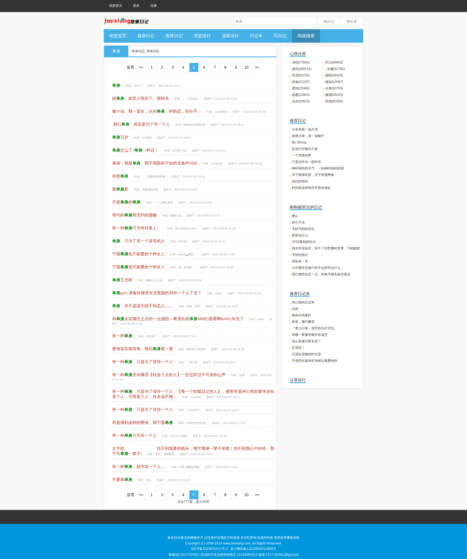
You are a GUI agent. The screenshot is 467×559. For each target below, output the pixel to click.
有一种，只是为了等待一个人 (142, 362)
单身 (116, 51)
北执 (295, 309)
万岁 (120, 137)
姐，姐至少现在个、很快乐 (140, 98)
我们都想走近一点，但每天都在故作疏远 (321, 274)
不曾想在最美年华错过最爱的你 (314, 361)
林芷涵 (182, 241)
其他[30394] (334, 101)
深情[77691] (300, 62)
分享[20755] (334, 88)
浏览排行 (202, 36)
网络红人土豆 (154, 280)
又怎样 (122, 280)
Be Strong (299, 142)
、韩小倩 (191, 362)
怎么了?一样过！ (135, 150)
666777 (138, 85)
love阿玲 (147, 137)
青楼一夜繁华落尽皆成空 (310, 335)
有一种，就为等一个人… (139, 466)
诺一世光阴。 (186, 267)
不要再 (122, 479)
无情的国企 (300, 255)
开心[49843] (334, 62)
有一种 (122, 336)
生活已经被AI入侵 (305, 149)
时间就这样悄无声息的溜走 (311, 188)
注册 (153, 6)
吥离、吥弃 (193, 306)
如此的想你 (300, 181)
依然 (120, 176)
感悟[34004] (334, 75)
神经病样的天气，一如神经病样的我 (318, 168)
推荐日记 (174, 36)
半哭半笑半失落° (196, 422)
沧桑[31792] (336, 69)
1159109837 (193, 410)
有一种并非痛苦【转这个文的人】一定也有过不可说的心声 (169, 375)
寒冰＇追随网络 (164, 454)
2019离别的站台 (304, 242)
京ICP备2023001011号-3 (209, 549)
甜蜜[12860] (300, 95)
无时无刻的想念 (303, 229)
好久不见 (298, 222)
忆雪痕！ (298, 348)
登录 (136, 6)
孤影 (120, 189)
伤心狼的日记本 (303, 302)
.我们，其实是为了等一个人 (141, 124)
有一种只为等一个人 (134, 435)
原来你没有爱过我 (194, 124)
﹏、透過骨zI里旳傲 (154, 176)
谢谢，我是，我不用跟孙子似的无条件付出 (154, 163)
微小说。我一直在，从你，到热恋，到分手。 (156, 111)
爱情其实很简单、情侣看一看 (142, 349)
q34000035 (221, 111)
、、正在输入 (190, 98)
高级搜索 (306, 36)
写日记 (279, 36)
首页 (130, 67)
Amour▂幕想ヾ (187, 254)
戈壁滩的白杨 (150, 189)
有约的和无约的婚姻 (134, 215)
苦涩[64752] (300, 75)
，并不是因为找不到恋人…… (142, 306)
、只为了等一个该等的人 (138, 241)
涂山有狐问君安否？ (306, 341)
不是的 (126, 202)
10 (246, 67)
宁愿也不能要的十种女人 (138, 254)
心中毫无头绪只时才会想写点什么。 (318, 268)
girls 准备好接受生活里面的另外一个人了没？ (157, 293)
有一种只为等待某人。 (137, 228)
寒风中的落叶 (301, 315)
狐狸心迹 (175, 215)
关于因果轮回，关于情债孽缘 (313, 175)
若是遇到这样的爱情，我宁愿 (142, 422)
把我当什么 (300, 235)
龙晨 (242, 375)
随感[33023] (334, 95)
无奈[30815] (300, 101)
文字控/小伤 (179, 150)
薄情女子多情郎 (195, 349)
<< (141, 67)
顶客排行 (230, 36)
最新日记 (146, 36)
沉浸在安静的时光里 (306, 354)
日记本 (256, 36)
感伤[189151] (301, 69)
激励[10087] (334, 82)
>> (257, 67)
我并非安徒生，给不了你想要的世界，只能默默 (326, 248)
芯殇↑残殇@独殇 (189, 467)
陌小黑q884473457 (186, 228)
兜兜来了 (151, 336)
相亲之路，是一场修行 (308, 136)
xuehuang (196, 397)
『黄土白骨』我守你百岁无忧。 (314, 328)
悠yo (148, 479)
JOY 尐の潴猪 (179, 435)
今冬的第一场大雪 (305, 129)
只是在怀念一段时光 (306, 162)
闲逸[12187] (300, 82)
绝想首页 (115, 6)
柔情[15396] (300, 88)
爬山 (295, 216)
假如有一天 (300, 261)
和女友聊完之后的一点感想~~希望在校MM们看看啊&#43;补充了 (178, 319)
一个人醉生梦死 (163, 202)
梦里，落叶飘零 (303, 322)
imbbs (218, 293)
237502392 (217, 163)
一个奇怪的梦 (301, 155)
